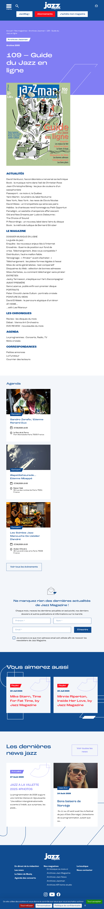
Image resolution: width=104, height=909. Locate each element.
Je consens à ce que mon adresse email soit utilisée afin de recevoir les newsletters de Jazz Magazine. (51, 639)
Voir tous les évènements (24, 567)
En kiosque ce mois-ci (57, 869)
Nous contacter (84, 870)
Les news (19, 870)
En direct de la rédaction (27, 866)
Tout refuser (26, 906)
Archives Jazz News (57, 877)
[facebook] (58, 896)
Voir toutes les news (85, 750)
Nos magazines (51, 866)
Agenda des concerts (25, 878)
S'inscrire (82, 630)
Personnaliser (44, 906)
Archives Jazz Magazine (58, 873)
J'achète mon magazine (72, 14)
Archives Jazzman (37, 31)
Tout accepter (94, 902)
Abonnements (45, 14)
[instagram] (46, 896)
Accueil (9, 31)
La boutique (82, 866)
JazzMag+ (24, 14)
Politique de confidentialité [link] (68, 906)
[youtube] (52, 896)
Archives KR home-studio (59, 885)
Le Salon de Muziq (23, 874)
